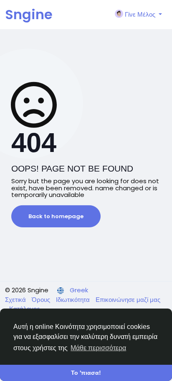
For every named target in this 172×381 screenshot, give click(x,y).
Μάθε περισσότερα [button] (98, 347)
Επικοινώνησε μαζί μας (128, 299)
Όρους (42, 299)
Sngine (29, 14)
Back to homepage (55, 216)
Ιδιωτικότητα (73, 299)
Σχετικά (16, 299)
